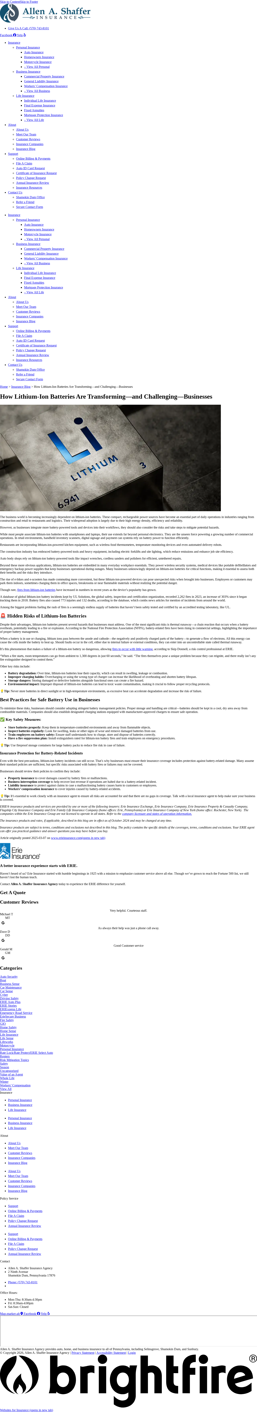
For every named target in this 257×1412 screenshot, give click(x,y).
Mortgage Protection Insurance (43, 115)
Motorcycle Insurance (38, 62)
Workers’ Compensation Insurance (46, 86)
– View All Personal (37, 66)
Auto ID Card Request (30, 168)
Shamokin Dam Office (30, 197)
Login (132, 1352)
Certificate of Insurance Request (36, 173)
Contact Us (15, 192)
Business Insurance (28, 71)
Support (13, 153)
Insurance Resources (29, 187)
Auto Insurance (34, 52)
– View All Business (37, 91)
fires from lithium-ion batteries (36, 590)
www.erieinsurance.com (78, 838)
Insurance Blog (25, 149)
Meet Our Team (26, 134)
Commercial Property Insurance (44, 76)
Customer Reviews (28, 139)
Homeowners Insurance (39, 57)
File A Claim (24, 163)
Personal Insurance (28, 47)
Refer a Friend (25, 202)
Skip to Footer (29, 1)
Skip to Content (10, 1)
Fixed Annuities (34, 110)
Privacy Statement (82, 1352)
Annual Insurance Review (32, 182)
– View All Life (34, 120)
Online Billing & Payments (33, 158)
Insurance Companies (29, 144)
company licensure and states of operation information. (157, 813)
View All (5, 1089)
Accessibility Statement (111, 1352)
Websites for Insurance (26, 1410)
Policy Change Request (31, 178)
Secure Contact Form (29, 207)
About (12, 124)
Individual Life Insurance (40, 100)
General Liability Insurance (41, 81)
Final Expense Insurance (39, 105)
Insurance (14, 42)
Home (4, 386)
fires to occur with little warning (132, 649)
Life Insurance (25, 95)
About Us (22, 129)
